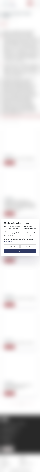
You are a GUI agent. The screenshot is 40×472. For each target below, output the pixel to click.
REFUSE (28, 246)
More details (8, 242)
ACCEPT (20, 251)
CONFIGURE (12, 246)
